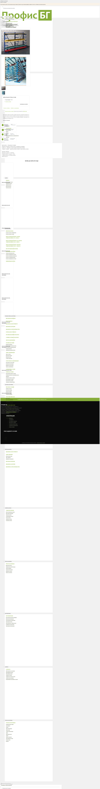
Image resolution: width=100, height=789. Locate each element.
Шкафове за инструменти (12, 451)
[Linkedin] (6, 439)
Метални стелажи (4, 22)
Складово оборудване (5, 21)
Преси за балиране (10, 563)
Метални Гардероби (10, 461)
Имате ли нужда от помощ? (9, 111)
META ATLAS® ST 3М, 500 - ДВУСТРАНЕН (6, 274)
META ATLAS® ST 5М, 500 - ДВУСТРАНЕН (6, 323)
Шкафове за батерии (10, 464)
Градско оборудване (10, 722)
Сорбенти (8, 669)
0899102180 (25, 111)
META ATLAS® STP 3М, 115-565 (6, 370)
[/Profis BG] (6, 438)
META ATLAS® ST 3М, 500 (6, 182)
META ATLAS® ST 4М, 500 (6, 205)
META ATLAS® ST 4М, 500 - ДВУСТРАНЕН (6, 299)
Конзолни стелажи (8, 101)
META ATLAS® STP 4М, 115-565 (6, 393)
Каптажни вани (9, 615)
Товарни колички (10, 510)
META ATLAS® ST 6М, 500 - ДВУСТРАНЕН (6, 347)
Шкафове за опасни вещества (13, 466)
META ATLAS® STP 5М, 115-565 (6, 25)
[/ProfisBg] (6, 437)
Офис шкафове (9, 454)
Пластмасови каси (10, 396)
